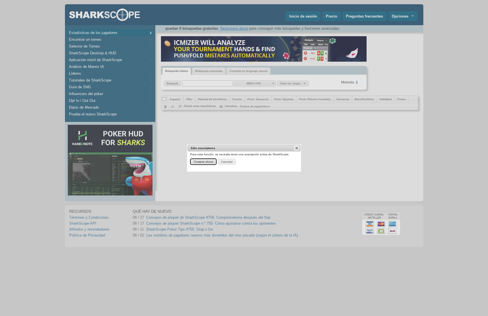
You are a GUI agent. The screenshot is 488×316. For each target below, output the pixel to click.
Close (296, 148)
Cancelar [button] (227, 161)
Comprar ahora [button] (203, 161)
